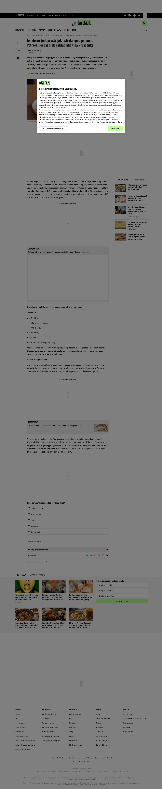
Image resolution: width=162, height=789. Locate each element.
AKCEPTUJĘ (115, 129)
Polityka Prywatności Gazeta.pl (104, 122)
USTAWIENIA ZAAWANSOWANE (53, 128)
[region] (81, 106)
